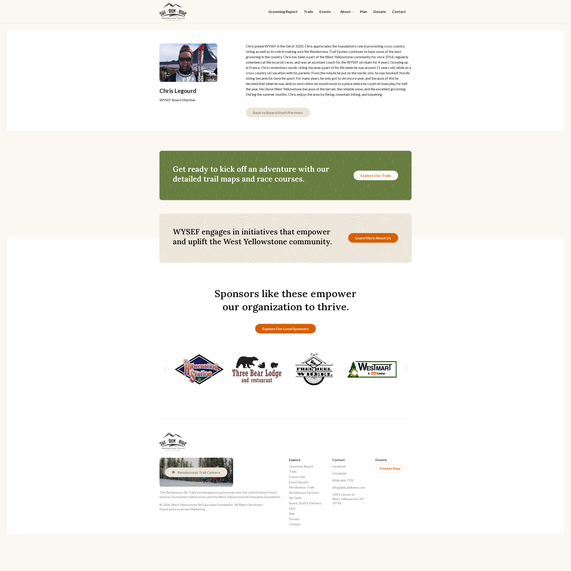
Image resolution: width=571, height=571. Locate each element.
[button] (326, 11)
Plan (363, 11)
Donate (379, 11)
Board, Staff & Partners (305, 503)
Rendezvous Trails (301, 487)
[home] (173, 12)
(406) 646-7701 (343, 480)
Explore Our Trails (376, 175)
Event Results (299, 482)
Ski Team (295, 498)
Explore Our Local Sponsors (285, 329)
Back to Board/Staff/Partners (278, 112)
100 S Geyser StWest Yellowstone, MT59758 (348, 498)
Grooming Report (283, 11)
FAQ (292, 508)
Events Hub (297, 477)
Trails (308, 11)
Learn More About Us (373, 238)
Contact (399, 11)
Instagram (339, 473)
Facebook (339, 466)
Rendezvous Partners (304, 492)
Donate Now (390, 468)
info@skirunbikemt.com (348, 487)
